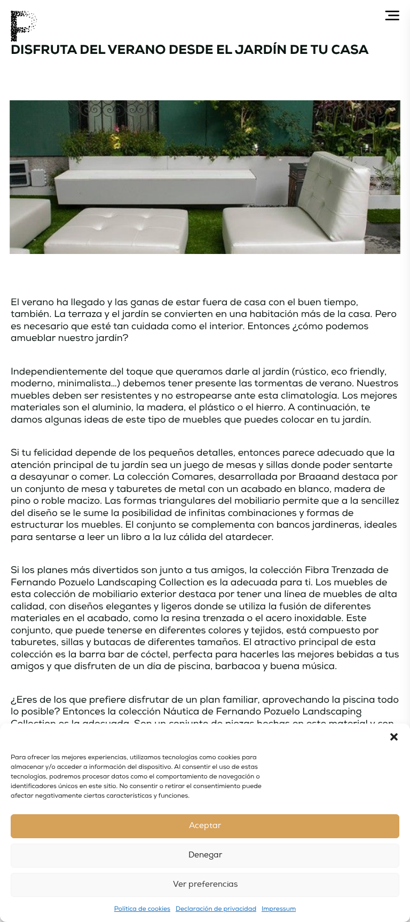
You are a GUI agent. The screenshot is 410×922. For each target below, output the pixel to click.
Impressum (279, 909)
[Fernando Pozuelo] (24, 26)
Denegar (205, 855)
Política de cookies (142, 909)
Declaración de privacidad (216, 909)
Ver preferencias (205, 884)
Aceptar (205, 826)
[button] (394, 737)
